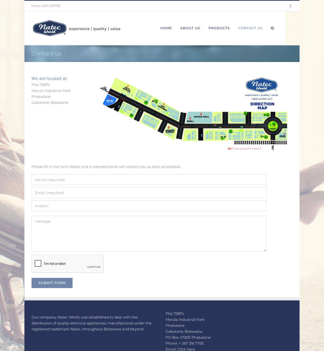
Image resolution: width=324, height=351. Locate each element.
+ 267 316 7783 (191, 343)
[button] (272, 28)
